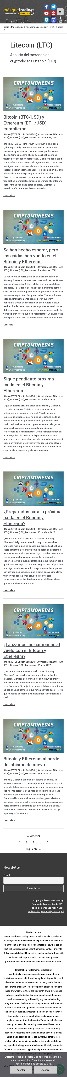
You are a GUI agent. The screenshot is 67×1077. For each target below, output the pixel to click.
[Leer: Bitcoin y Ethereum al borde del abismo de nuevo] (33, 735)
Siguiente (33, 849)
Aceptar (21, 1070)
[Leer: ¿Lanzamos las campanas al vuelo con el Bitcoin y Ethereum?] (33, 621)
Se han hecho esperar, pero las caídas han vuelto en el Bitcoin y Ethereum (30, 255)
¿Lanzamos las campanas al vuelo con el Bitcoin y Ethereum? (31, 650)
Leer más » (9, 195)
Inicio (6, 27)
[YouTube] (46, 13)
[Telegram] (46, 20)
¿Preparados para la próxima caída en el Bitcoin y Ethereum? (32, 517)
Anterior (33, 836)
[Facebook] (46, 7)
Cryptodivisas (31, 27)
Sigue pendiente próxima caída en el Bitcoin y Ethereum (28, 384)
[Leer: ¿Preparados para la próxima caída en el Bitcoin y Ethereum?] (33, 488)
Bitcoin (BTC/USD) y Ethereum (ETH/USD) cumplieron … (25, 122)
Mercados (16, 27)
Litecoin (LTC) (47, 27)
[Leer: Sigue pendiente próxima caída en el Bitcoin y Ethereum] (33, 355)
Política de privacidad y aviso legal (46, 911)
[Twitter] (54, 7)
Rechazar (45, 1070)
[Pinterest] (54, 13)
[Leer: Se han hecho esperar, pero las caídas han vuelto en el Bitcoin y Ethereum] (33, 226)
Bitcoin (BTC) (10, 134)
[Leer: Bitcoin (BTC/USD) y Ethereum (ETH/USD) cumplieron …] (33, 93)
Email (6, 875)
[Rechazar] (62, 1064)
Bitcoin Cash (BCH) (27, 134)
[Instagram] (54, 20)
